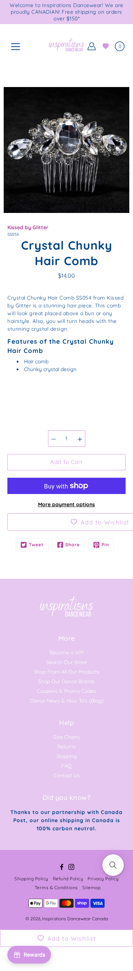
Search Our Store (66, 662)
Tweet (36, 544)
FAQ (66, 766)
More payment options (66, 504)
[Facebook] (62, 867)
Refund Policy (68, 878)
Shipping (67, 756)
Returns (66, 746)
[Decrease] (53, 438)
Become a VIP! (67, 652)
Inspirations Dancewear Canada (75, 918)
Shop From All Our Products (66, 671)
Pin (105, 544)
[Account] (92, 46)
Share (72, 544)
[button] (113, 865)
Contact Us (67, 775)
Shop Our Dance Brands (66, 681)
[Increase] (79, 438)
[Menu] (15, 46)
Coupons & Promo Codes (66, 691)
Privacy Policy (103, 878)
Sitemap (91, 887)
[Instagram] (71, 867)
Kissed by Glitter (27, 227)
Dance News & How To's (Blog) (66, 700)
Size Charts (66, 737)
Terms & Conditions (56, 887)
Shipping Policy (31, 878)
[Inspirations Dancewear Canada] (66, 46)
